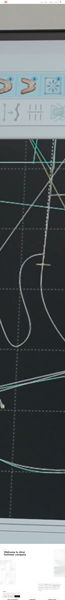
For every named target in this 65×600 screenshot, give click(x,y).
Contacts (56, 2)
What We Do (51, 2)
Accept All (17, 596)
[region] (11, 594)
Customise (5, 596)
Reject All (11, 596)
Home (41, 2)
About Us (45, 2)
